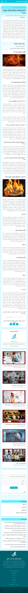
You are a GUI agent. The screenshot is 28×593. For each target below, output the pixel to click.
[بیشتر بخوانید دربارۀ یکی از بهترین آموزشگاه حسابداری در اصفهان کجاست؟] (14, 416)
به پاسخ (24, 504)
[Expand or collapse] (4, 44)
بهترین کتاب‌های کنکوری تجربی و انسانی (18, 546)
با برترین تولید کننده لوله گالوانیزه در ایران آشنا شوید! (15, 405)
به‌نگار (4, 591)
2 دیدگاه (19, 426)
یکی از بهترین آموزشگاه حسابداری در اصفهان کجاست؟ (15, 424)
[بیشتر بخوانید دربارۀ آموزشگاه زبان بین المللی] (14, 455)
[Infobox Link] (14, 560)
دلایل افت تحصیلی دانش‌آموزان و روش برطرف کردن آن (14, 366)
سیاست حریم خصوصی (14, 584)
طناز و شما (23, 507)
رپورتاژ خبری (15, 7)
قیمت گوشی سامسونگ (21, 513)
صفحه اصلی (23, 7)
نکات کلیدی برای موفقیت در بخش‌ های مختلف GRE (16, 538)
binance (12, 225)
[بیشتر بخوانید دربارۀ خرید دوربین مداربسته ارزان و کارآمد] (14, 377)
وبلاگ (19, 7)
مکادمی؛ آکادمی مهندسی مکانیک (19, 443)
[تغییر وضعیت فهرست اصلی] (2, 1)
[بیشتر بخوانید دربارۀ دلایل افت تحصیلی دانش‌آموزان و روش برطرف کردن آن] (14, 357)
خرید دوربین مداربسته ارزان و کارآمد (18, 385)
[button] (5, 2)
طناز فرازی (24, 510)
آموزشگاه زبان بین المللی (20, 463)
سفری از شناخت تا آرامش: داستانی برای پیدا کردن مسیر (15, 544)
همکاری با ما (14, 580)
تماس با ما (14, 577)
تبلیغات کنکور (14, 573)
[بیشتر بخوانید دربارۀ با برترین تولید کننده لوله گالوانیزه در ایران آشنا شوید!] (14, 396)
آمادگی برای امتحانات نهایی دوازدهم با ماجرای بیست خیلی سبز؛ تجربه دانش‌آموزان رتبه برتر (15, 523)
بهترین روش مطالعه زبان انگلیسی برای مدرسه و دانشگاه (15, 532)
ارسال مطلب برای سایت (14, 571)
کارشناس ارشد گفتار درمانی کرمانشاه (19, 530)
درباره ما (14, 575)
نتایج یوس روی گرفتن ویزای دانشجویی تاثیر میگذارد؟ (15, 526)
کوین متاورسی (10, 206)
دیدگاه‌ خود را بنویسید (10, 15)
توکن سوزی (14, 85)
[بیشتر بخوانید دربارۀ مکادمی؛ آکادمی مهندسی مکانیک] (14, 435)
